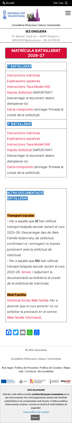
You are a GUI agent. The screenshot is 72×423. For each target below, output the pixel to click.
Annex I (27, 272)
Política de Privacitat (26, 367)
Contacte (31, 371)
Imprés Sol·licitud (20, 92)
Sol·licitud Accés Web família (27, 300)
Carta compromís (20, 109)
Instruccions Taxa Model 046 (28, 86)
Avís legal (7, 367)
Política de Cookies (51, 367)
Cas (61, 3)
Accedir (10, 3)
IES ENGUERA (36, 31)
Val (55, 3)
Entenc (35, 417)
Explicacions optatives (23, 81)
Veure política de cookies (36, 412)
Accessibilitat (45, 371)
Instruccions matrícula (23, 75)
